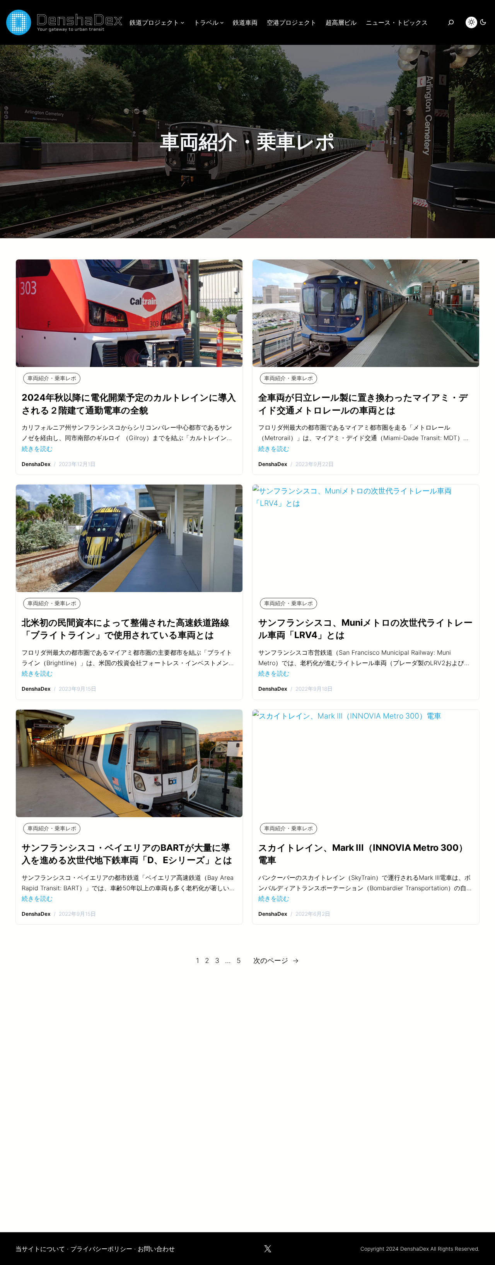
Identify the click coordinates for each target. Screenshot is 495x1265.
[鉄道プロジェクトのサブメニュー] (182, 22)
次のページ (276, 960)
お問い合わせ (156, 1249)
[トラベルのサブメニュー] (222, 22)
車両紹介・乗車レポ (51, 378)
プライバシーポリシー (101, 1249)
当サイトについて (40, 1249)
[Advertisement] (247, 1095)
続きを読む (37, 448)
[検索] (450, 22)
